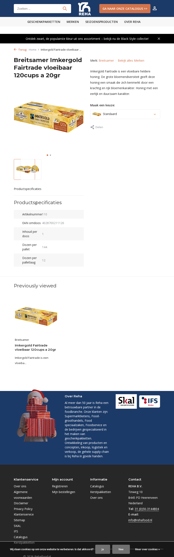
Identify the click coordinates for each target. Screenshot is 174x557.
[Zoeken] (65, 8)
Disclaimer (21, 503)
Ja (103, 549)
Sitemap (19, 520)
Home (32, 49)
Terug (22, 49)
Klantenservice (24, 514)
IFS (16, 531)
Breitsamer (106, 60)
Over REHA (132, 22)
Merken (73, 22)
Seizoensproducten (101, 22)
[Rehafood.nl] (87, 8)
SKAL (17, 526)
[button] (47, 155)
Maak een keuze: (102, 105)
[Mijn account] (155, 8)
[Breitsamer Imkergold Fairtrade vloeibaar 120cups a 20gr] (36, 316)
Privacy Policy (23, 509)
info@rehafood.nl (140, 520)
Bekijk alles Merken (131, 60)
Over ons (20, 486)
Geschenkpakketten (43, 22)
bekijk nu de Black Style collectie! (126, 39)
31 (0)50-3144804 (147, 509)
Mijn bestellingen (63, 492)
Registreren (60, 486)
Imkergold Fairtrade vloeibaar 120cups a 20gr (35, 347)
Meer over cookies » (147, 549)
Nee (121, 549)
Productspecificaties (27, 189)
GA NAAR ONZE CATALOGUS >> (124, 9)
